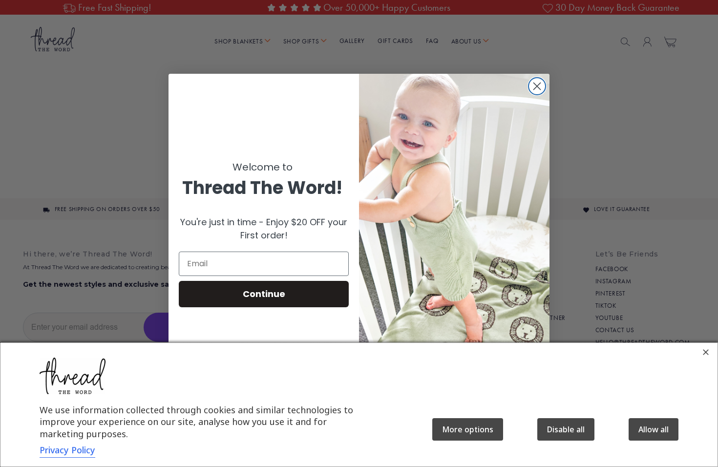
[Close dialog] (537, 86)
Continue (264, 294)
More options (467, 429)
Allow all (653, 429)
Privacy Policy (67, 450)
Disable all (566, 429)
